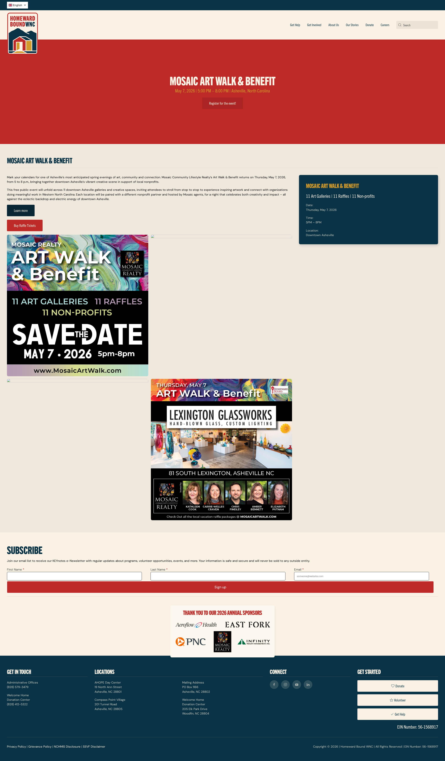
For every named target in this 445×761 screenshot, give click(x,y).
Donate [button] (370, 25)
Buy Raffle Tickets (25, 225)
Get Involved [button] (314, 25)
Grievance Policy (39, 746)
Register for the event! (222, 103)
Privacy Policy (16, 746)
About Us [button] (333, 25)
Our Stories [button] (352, 25)
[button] (77, 305)
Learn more (21, 210)
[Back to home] (22, 25)
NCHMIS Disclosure (67, 746)
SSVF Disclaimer (94, 746)
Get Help (295, 25)
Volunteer (400, 700)
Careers (385, 25)
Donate (399, 686)
